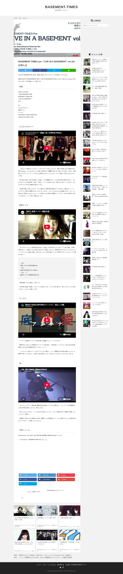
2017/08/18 (64, 526)
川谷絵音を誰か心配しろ (67, 517)
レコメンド (28, 525)
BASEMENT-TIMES (61, 7)
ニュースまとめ (51, 564)
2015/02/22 (42, 549)
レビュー (39, 564)
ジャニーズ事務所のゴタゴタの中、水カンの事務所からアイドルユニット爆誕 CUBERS (45, 557)
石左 (21, 54)
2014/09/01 (64, 549)
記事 (18, 526)
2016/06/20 (19, 550)
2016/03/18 (19, 525)
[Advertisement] (33, 458)
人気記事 (53, 525)
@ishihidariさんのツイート (55, 490)
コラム (24, 525)
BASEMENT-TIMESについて (78, 564)
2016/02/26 (42, 525)
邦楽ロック (41, 526)
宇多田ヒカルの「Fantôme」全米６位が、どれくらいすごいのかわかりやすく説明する (45, 555)
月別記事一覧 (60, 564)
